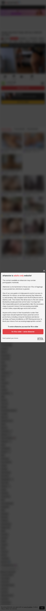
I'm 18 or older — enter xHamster (23, 332)
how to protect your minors (10, 338)
